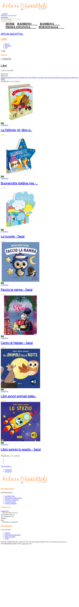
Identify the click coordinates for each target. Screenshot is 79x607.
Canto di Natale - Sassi (17, 343)
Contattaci (4, 17)
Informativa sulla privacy (13, 498)
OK (3, 51)
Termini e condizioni (12, 500)
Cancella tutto (6, 59)
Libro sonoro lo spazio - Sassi (21, 449)
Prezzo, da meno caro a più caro (43, 77)
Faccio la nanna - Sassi (16, 289)
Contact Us (5, 511)
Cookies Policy (10, 496)
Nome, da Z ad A (26, 77)
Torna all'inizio (6, 466)
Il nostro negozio (11, 503)
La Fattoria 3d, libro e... (16, 130)
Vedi (2, 123)
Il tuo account (6, 526)
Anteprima (4, 125)
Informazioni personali (12, 535)
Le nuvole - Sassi (13, 236)
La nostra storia (10, 502)
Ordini (7, 538)
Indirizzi (7, 533)
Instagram (8, 471)
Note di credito (10, 537)
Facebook (8, 470)
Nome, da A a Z (14, 77)
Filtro (3, 79)
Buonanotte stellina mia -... (19, 183)
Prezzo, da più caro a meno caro (66, 77)
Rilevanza (4, 77)
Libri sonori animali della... (18, 396)
